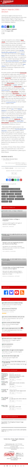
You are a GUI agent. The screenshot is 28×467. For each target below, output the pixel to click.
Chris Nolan (19, 95)
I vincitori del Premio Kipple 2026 (10, 357)
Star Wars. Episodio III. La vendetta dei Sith (11, 189)
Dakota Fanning (18, 86)
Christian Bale (23, 72)
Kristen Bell (11, 120)
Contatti (14, 440)
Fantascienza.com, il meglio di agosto (11, 340)
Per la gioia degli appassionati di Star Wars (12, 330)
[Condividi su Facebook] (2, 26)
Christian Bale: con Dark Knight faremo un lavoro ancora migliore (13, 268)
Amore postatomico (7, 346)
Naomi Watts (8, 77)
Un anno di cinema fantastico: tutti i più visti (12, 318)
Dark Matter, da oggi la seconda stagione (12, 352)
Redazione (21, 439)
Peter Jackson (15, 93)
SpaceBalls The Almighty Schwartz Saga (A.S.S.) (12, 422)
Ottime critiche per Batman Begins (10, 324)
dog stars (19, 5)
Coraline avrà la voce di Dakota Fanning (11, 304)
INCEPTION (6, 215)
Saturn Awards (5, 186)
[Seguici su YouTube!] (16, 292)
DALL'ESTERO (12, 405)
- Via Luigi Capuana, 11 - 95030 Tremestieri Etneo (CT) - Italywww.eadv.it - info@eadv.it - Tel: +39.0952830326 (15, 456)
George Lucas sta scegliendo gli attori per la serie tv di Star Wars (13, 243)
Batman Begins (5, 191)
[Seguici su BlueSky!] (11, 292)
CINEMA (5, 263)
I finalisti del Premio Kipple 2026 (17, 390)
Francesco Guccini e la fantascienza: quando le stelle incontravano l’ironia (16, 376)
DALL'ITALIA (11, 373)
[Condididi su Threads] (8, 26)
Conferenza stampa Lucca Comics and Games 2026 (13, 430)
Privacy (13, 439)
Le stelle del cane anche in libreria (17, 398)
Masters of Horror (5, 117)
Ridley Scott (7, 5)
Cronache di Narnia (11, 101)
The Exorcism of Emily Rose (15, 191)
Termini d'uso (7, 439)
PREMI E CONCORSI (13, 389)
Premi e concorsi (9, 168)
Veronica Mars (20, 120)
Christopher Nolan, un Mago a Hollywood (11, 219)
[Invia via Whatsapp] (11, 26)
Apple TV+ (3, 5)
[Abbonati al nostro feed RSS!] (22, 292)
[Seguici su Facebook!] (6, 292)
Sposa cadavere (10, 194)
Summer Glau (8, 84)
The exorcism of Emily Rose (12, 60)
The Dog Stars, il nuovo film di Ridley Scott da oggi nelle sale (14, 365)
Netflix (23, 5)
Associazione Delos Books (13, 448)
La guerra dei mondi (19, 199)
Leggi (13, 379)
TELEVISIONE (6, 238)
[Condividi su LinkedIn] (13, 26)
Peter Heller (13, 5)
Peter (10, 201)
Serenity (15, 84)
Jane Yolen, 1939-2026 (15, 406)
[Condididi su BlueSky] (5, 26)
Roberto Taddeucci (12, 29)
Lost (12, 108)
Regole (17, 439)
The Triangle (20, 117)
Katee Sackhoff (5, 122)
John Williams (14, 91)
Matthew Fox (17, 119)
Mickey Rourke (10, 83)
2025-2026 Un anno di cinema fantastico (17, 383)
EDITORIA (11, 397)
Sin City (24, 60)
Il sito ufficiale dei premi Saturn (10, 159)
